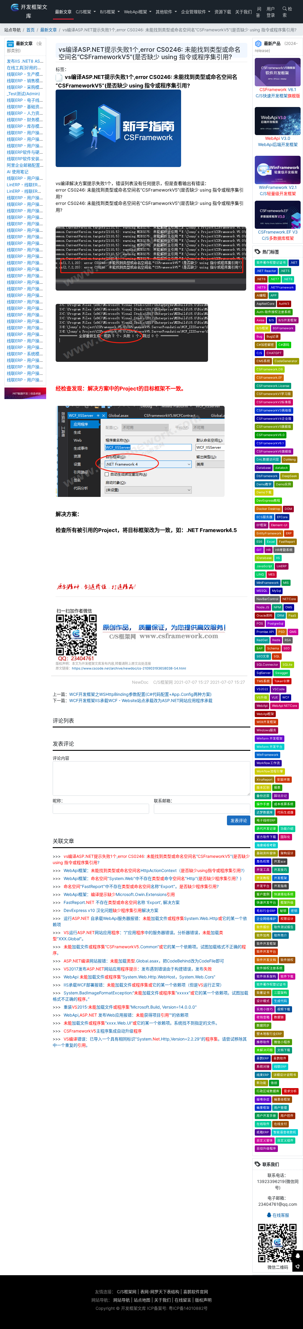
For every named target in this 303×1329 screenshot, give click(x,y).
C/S (259, 353)
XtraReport (265, 780)
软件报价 (263, 927)
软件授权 (287, 960)
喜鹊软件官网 (195, 1291)
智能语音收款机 (284, 1132)
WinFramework (267, 755)
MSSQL (262, 591)
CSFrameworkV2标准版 (274, 402)
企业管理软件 (194, 11)
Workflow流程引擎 (270, 771)
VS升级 (262, 697)
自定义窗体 (265, 1140)
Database (264, 468)
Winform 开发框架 (270, 738)
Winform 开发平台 (270, 747)
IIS (278, 558)
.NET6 (261, 279)
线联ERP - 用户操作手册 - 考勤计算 (39, 379)
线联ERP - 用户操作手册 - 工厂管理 (39, 210)
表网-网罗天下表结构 (159, 1291)
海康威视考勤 (266, 845)
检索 (287, 11)
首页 (30, 29)
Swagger (281, 673)
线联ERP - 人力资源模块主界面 (35, 113)
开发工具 (263, 870)
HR (268, 550)
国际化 (285, 837)
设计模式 (263, 1001)
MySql (276, 591)
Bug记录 (273, 336)
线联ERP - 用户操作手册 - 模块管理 (39, 249)
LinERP (282, 566)
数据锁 (279, 1017)
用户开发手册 (266, 1116)
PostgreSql (275, 623)
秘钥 (283, 911)
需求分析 (290, 1091)
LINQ (260, 574)
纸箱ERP (263, 1132)
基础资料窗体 (266, 853)
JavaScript (264, 566)
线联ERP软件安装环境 (27, 158)
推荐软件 (263, 1042)
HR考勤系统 (284, 550)
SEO (286, 648)
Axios (260, 320)
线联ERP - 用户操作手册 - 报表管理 (39, 236)
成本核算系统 (284, 804)
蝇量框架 (263, 1108)
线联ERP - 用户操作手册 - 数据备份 (39, 204)
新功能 (261, 1083)
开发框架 (280, 878)
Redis (276, 640)
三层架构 (280, 993)
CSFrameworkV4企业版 (274, 419)
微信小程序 (282, 1042)
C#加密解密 (265, 345)
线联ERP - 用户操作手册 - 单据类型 (39, 282)
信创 (274, 1083)
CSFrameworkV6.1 (270, 443)
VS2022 (262, 689)
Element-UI (279, 525)
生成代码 (280, 1001)
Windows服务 (266, 730)
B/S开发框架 (287, 320)
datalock (281, 468)
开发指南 (280, 886)
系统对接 (263, 1067)
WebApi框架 (136, 11)
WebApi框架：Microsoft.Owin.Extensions (118, 894)
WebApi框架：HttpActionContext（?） (154, 870)
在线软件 (263, 1124)
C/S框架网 (126, 1291)
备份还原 (263, 796)
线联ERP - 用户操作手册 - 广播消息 (39, 256)
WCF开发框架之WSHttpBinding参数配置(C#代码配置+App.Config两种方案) (140, 694)
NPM (277, 607)
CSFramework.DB (270, 369)
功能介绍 (287, 829)
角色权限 (263, 861)
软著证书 (263, 993)
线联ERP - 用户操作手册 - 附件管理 (39, 132)
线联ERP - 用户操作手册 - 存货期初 (39, 178)
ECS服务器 (265, 517)
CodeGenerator (286, 361)
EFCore (282, 517)
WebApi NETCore (284, 706)
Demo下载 (264, 492)
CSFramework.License (273, 386)
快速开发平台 (266, 903)
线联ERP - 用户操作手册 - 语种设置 (39, 223)
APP (273, 295)
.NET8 (287, 279)
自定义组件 (285, 1140)
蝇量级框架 (282, 1099)
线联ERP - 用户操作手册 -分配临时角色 (43, 301)
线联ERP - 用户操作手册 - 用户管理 (39, 314)
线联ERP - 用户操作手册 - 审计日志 (39, 262)
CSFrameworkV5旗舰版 (274, 427)
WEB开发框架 (266, 722)
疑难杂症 (263, 1099)
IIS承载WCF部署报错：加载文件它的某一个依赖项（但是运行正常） (143, 984)
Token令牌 (282, 681)
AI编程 (261, 295)
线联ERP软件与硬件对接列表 (33, 152)
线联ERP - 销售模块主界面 (31, 80)
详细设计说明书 (284, 1075)
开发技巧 (280, 870)
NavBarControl (267, 599)
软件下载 (287, 976)
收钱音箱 (263, 1017)
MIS (286, 583)
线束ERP (263, 1075)
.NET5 (285, 271)
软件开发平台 (266, 952)
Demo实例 (283, 484)
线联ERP (280, 1067)
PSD (281, 632)
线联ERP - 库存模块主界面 (31, 126)
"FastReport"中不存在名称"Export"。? (141, 886)
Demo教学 (264, 484)
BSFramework (283, 328)
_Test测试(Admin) (23, 93)
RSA (288, 640)
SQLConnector (267, 665)
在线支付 (280, 1124)
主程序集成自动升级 (103, 1030)
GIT (259, 550)
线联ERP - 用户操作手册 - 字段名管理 (42, 243)
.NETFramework (282, 287)
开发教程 (263, 878)
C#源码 (283, 345)
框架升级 (287, 903)
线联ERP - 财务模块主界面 (31, 119)
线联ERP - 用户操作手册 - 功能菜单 (39, 295)
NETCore (289, 599)
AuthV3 (284, 304)
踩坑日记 (280, 796)
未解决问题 (265, 1050)
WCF (285, 697)
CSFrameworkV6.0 (271, 435)
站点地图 (142, 1299)
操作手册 (263, 804)
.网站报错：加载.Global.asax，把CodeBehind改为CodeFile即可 (144, 960)
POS (260, 623)
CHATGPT (274, 353)
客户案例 (263, 894)
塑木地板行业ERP (269, 1034)
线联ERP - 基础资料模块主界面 (35, 106)
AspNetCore (265, 304)
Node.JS (263, 607)
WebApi (262, 706)
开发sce (280, 861)
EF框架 (262, 525)
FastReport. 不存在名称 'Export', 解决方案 (121, 902)
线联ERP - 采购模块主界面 (31, 87)
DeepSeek (289, 476)
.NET (293, 263)
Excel (271, 542)
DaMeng (289, 459)
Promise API (265, 632)
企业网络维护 (266, 919)
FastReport (287, 542)
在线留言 (183, 1299)
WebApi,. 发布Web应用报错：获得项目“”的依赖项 (125, 1014)
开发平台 (263, 886)
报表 (277, 788)
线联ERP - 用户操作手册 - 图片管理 (39, 139)
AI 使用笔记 (17, 171)
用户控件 (287, 1116)
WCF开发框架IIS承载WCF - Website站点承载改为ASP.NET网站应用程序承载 (140, 700)
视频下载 (283, 1009)
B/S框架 (108, 11)
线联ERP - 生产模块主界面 (31, 74)
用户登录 (271, 11)
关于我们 (243, 11)
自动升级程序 (266, 1148)
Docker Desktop (268, 509)
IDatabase (264, 558)
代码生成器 (285, 812)
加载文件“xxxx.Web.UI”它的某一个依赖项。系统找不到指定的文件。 (142, 1022)
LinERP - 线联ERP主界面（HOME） (40, 184)
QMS (292, 632)
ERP (289, 533)
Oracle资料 (265, 616)
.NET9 (261, 287)
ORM (280, 616)
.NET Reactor (266, 271)
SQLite (287, 665)
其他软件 (164, 11)
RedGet (262, 640)
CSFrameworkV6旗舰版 (274, 451)
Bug (259, 336)
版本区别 (263, 788)
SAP (260, 648)
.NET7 (274, 279)
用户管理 (280, 1108)
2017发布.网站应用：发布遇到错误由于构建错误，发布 (138, 968)
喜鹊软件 (279, 1058)
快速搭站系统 (284, 894)
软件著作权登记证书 (271, 263)
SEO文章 (263, 656)
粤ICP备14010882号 (188, 1308)
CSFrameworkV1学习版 (274, 394)
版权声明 (203, 1299)
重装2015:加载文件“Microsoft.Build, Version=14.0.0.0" (129, 1006)
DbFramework (267, 476)
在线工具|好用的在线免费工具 (34, 67)
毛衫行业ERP (266, 911)
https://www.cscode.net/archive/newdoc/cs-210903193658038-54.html (129, 668)
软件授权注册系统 (270, 968)
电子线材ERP (266, 820)
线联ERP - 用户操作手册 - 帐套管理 (39, 217)
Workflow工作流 (268, 763)
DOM (288, 509)
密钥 (294, 911)
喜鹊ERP (263, 1058)
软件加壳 (263, 935)
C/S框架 (84, 11)
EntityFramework (269, 533)
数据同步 (263, 1025)
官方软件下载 (266, 837)
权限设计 (287, 919)
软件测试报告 (284, 927)
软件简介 (280, 935)
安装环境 (283, 780)
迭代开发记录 (266, 829)
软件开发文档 (266, 960)
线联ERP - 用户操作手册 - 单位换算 (39, 145)
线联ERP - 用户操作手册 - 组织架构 (39, 308)
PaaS (292, 616)
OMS (288, 607)
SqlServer (264, 673)
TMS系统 (263, 681)
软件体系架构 (266, 976)
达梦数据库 (265, 812)
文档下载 (283, 1050)
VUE (275, 697)
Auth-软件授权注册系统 (274, 312)
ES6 (259, 542)
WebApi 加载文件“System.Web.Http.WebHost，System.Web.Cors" (138, 976)
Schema (273, 648)
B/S (271, 320)
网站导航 (121, 1299)
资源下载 (223, 11)
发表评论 (239, 820)
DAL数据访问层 (268, 459)
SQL (277, 656)
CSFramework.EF (269, 378)
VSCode (279, 689)
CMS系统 (263, 361)
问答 (258, 12)
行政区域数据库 (268, 1091)
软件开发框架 (266, 944)
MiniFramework (268, 583)
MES (271, 574)
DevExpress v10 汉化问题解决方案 (110, 910)
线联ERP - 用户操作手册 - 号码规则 (39, 288)
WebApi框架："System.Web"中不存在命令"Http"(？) (151, 878)
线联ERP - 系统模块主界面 (31, 353)
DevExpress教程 (268, 501)
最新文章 (63, 11)
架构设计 (287, 853)
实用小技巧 (265, 1009)
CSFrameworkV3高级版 (274, 410)
